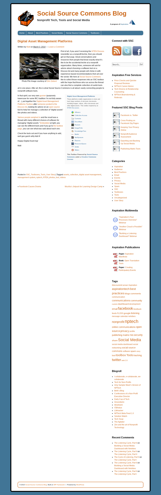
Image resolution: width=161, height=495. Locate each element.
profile (132, 331)
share (115, 340)
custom (115, 304)
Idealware (118, 405)
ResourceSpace (80, 144)
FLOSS (120, 313)
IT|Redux (118, 408)
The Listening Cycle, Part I (125, 460)
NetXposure (79, 137)
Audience (118, 169)
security (138, 334)
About (30, 33)
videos (63, 177)
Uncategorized (120, 198)
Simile (77, 147)
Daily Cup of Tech (121, 399)
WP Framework (59, 485)
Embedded (45, 123)
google (127, 313)
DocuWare (78, 122)
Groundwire (119, 402)
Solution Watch (120, 416)
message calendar (120, 316)
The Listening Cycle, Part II (125, 443)
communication (118, 297)
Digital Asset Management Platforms (81, 96)
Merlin (77, 134)
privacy (124, 331)
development (134, 304)
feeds (114, 313)
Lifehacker (118, 410)
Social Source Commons (76, 33)
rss (131, 334)
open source (54, 107)
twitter (116, 360)
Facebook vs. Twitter (129, 115)
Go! (141, 64)
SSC (28, 174)
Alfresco (77, 112)
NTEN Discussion (73, 108)
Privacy (117, 181)
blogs (127, 293)
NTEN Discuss (98, 51)
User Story (50, 174)
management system (26, 177)
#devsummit (117, 285)
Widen (77, 150)
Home (22, 33)
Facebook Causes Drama (30, 186)
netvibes (132, 316)
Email (116, 175)
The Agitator (119, 422)
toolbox (121, 355)
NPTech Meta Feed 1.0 (124, 413)
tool (57, 177)
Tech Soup (118, 419)
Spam (116, 186)
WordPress (80, 485)
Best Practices (42, 33)
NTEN (45, 177)
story (138, 351)
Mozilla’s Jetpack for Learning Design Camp (84, 186)
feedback (137, 309)
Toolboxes (95, 33)
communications (121, 300)
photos (52, 177)
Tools (43, 174)
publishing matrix (120, 335)
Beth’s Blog (119, 391)
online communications (124, 327)
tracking (137, 355)
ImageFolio (79, 128)
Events (117, 178)
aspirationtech (121, 289)
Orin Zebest (52, 81)
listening (135, 313)
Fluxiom (77, 125)
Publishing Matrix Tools (130, 149)
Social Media (57, 33)
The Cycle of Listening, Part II (126, 457)
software (126, 351)
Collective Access (81, 115)
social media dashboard (122, 344)
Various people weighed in (29, 117)
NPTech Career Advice (124, 86)
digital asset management (90, 174)
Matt (28, 47)
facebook (125, 308)
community (136, 300)
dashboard (123, 304)
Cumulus (78, 118)
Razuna (77, 140)
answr (125, 285)
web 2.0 (125, 360)
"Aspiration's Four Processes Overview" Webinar (128, 220)
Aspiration (124, 24)
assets (66, 174)
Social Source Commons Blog (81, 13)
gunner (43, 96)
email (114, 309)
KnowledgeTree (80, 131)
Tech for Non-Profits (122, 382)
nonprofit (118, 322)
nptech (39, 177)
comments (135, 293)
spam (133, 351)
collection (74, 174)
